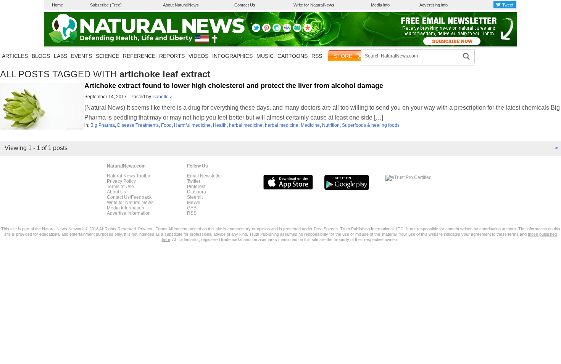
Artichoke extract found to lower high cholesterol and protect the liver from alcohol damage (233, 85)
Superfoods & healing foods (371, 125)
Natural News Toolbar (129, 176)
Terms (162, 229)
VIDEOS (198, 56)
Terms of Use (120, 186)
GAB (192, 208)
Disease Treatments (138, 125)
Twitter (193, 181)
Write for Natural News (130, 202)
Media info (380, 5)
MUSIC (265, 56)
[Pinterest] (266, 30)
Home (57, 5)
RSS (316, 56)
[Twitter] (256, 30)
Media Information (125, 208)
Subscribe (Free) (106, 5)
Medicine (310, 125)
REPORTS (172, 56)
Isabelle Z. (163, 96)
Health (220, 125)
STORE (343, 56)
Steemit (195, 197)
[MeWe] (287, 30)
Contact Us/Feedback (129, 197)
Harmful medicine (192, 125)
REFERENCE (139, 56)
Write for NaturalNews (313, 5)
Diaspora (196, 192)
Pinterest (196, 186)
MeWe (193, 202)
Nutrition (331, 125)
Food (166, 125)
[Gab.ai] (297, 30)
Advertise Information (129, 213)
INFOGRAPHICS (232, 56)
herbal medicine (246, 125)
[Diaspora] (307, 30)
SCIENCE (107, 56)
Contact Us (244, 5)
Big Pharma (102, 125)
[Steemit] (276, 30)
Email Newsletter (204, 176)
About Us (116, 192)
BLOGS (41, 56)
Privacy (145, 229)
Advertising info (433, 5)
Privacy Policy (121, 181)
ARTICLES (15, 56)
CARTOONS (292, 56)
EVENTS (81, 56)
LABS (60, 56)
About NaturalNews (181, 5)
